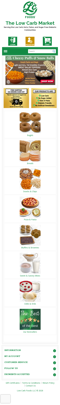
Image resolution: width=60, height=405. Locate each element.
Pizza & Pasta (30, 219)
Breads (30, 163)
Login (12, 41)
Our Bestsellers (30, 332)
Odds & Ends (30, 303)
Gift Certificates (13, 383)
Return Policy (48, 383)
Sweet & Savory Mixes (30, 275)
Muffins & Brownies (30, 247)
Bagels (30, 135)
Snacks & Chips (30, 191)
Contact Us (31, 385)
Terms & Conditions (31, 383)
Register (30, 41)
